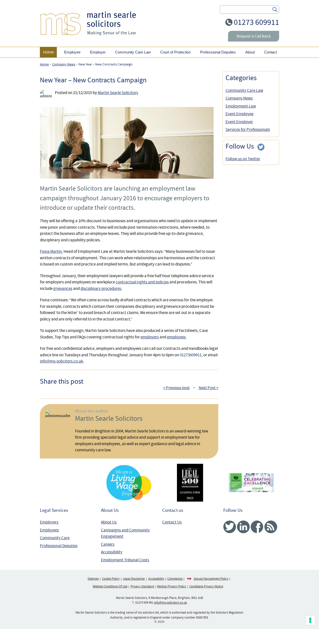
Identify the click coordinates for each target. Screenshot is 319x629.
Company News (239, 98)
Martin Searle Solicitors (118, 92)
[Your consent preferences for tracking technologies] (310, 620)
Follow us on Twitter (243, 158)
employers (150, 337)
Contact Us (172, 522)
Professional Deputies (59, 545)
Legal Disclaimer (134, 579)
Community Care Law (244, 90)
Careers (107, 544)
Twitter (229, 527)
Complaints (174, 579)
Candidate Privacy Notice (206, 586)
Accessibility (111, 552)
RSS (270, 527)
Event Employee (239, 113)
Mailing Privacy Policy (171, 586)
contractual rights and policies (142, 282)
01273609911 (191, 355)
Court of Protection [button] (175, 52)
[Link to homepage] (88, 23)
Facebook (257, 527)
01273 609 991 (144, 603)
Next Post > (208, 387)
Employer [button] (98, 52)
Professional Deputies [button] (218, 52)
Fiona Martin (51, 251)
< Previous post (176, 387)
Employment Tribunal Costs (125, 560)
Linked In (243, 527)
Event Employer (239, 121)
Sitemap (93, 579)
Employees (49, 530)
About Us (109, 522)
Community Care (55, 537)
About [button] (250, 52)
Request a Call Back (254, 36)
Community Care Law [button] (133, 52)
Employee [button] (72, 52)
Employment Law (241, 106)
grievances (62, 288)
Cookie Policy (111, 579)
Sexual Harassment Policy (211, 579)
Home (48, 52)
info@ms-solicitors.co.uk (61, 361)
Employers (49, 522)
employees (176, 337)
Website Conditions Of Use (110, 586)
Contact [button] (270, 52)
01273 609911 (256, 22)
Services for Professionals (248, 129)
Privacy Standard (142, 586)
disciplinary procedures (100, 288)
